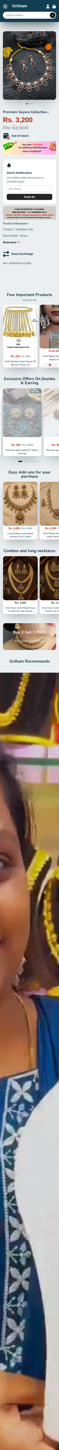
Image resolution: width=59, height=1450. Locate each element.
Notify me (29, 196)
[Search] (52, 15)
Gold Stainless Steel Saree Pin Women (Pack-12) (20, 336)
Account (48, 6)
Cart (54, 6)
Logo (19, 6)
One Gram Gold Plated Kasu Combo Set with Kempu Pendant (20, 585)
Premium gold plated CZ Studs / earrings (22, 422)
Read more (10, 242)
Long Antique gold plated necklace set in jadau (20, 511)
